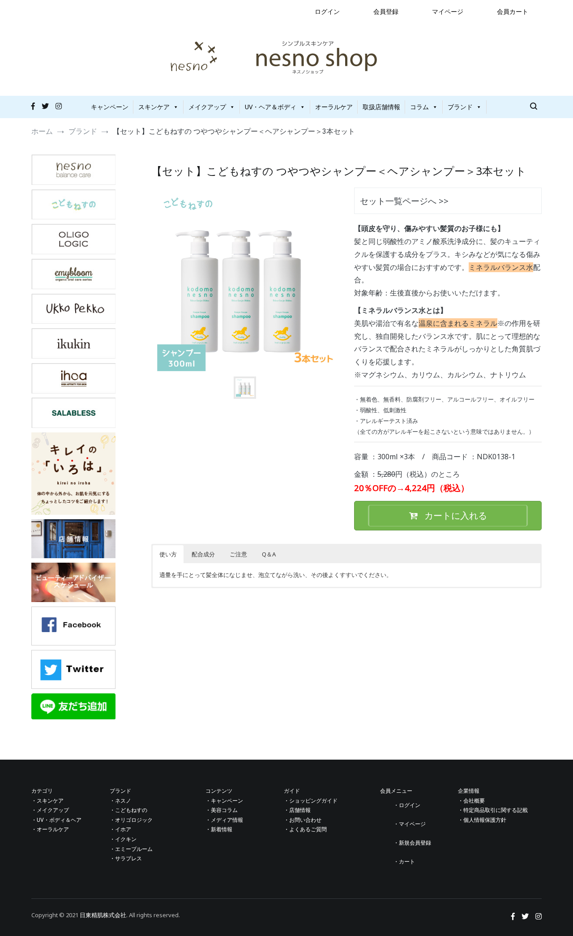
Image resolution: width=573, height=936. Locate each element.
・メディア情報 (224, 820)
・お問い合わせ (302, 820)
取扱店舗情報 (381, 107)
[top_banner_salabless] (73, 425)
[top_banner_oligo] (73, 252)
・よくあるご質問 (305, 829)
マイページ (447, 11)
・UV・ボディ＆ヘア (56, 820)
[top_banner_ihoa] (73, 391)
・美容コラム (221, 810)
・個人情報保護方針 (482, 820)
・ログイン (406, 805)
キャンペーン (109, 107)
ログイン (327, 11)
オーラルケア (334, 107)
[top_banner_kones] (73, 217)
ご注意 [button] (238, 554)
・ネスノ (120, 801)
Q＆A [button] (269, 554)
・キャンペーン (224, 801)
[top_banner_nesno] (73, 182)
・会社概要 (471, 801)
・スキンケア (47, 801)
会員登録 (385, 11)
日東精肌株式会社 (103, 915)
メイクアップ (207, 107)
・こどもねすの (128, 810)
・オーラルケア (50, 829)
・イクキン (123, 839)
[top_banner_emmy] (73, 286)
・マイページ (409, 824)
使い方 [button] (168, 554)
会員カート (512, 11)
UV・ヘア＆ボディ (270, 107)
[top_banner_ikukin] (73, 356)
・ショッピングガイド (311, 801)
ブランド (460, 107)
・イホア (120, 829)
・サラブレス (126, 858)
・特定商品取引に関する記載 (493, 810)
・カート (404, 862)
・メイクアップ (50, 810)
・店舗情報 (297, 810)
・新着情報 (218, 829)
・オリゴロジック (131, 820)
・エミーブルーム (131, 849)
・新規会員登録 (412, 843)
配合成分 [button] (203, 554)
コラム (419, 107)
